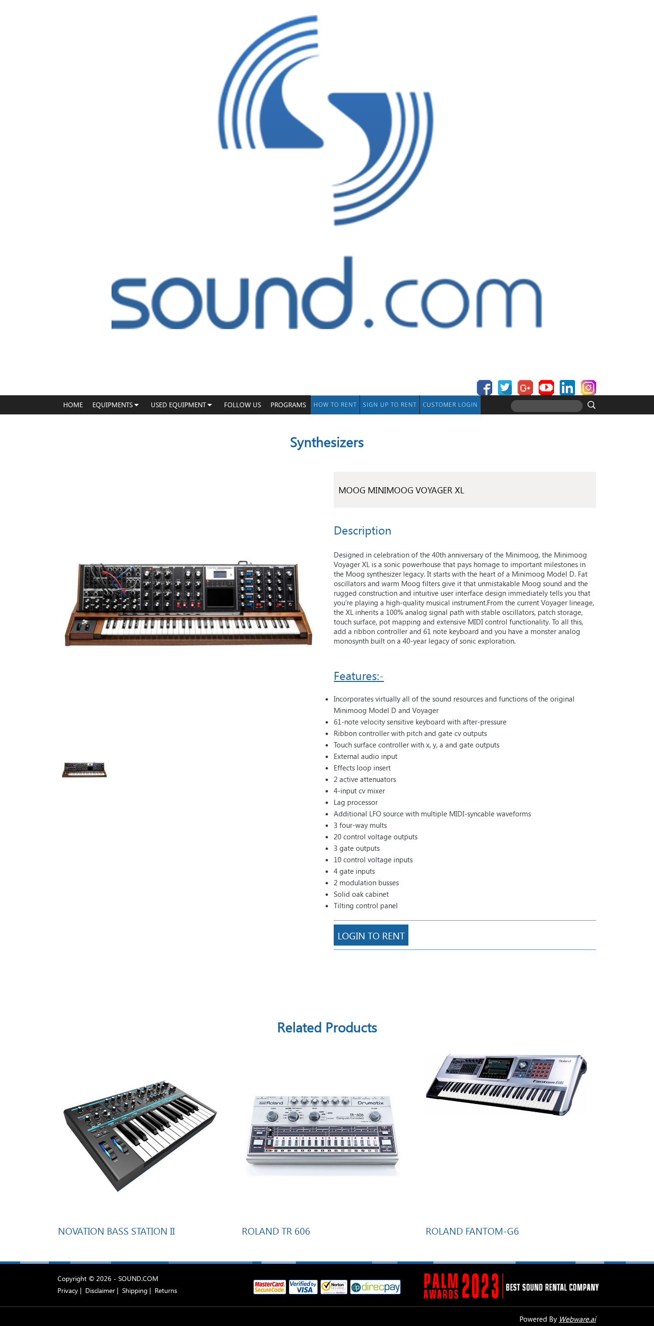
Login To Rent (371, 935)
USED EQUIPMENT (178, 404)
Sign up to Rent (390, 405)
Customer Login (450, 405)
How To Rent (335, 405)
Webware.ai (577, 1319)
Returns (166, 1290)
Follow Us (242, 404)
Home (73, 404)
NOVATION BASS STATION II (116, 1230)
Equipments (112, 404)
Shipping (134, 1290)
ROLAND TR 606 (276, 1230)
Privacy (67, 1290)
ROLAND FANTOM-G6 (472, 1230)
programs (288, 404)
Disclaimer (100, 1290)
